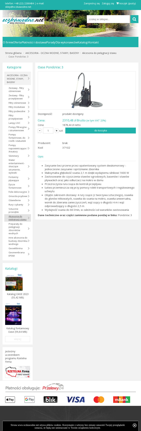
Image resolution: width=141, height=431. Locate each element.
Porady (50, 42)
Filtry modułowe (17, 106)
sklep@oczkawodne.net (18, 6)
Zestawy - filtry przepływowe (16, 97)
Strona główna (13, 53)
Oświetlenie (15, 200)
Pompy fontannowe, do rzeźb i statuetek (17, 137)
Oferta (17, 42)
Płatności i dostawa (34, 42)
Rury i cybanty (16, 204)
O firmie (8, 42)
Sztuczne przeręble (14, 210)
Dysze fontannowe (15, 186)
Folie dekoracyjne (18, 191)
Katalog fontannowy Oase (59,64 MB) (17, 330)
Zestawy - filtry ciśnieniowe (16, 89)
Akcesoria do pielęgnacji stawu (99, 53)
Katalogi (83, 42)
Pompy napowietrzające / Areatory (18, 148)
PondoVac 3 (125, 215)
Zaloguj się (108, 3)
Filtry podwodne (17, 111)
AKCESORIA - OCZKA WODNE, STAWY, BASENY (52, 53)
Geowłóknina (16, 248)
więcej (17, 339)
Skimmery (14, 155)
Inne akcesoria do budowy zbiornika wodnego (18, 241)
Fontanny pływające (14, 178)
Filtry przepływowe (16, 117)
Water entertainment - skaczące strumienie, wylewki (17, 166)
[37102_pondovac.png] (87, 90)
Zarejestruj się (92, 3)
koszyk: (127, 3)
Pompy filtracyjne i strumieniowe (18, 129)
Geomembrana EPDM (17, 254)
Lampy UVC (14, 122)
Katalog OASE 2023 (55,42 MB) (18, 295)
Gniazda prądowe (18, 196)
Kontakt (93, 42)
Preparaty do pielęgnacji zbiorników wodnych (15, 228)
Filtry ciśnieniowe (17, 102)
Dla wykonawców (67, 42)
